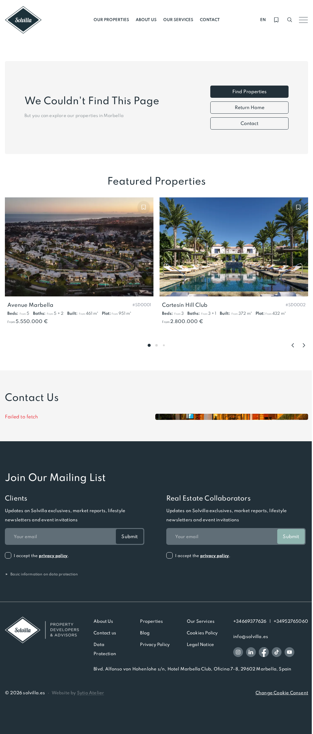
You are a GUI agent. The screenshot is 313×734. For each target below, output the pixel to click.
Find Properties (249, 92)
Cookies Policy (202, 633)
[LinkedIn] (251, 652)
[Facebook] (264, 652)
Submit (129, 536)
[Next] (304, 345)
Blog (144, 633)
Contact (249, 123)
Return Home (249, 107)
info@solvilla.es (250, 636)
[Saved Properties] (276, 20)
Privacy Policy (155, 644)
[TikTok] (277, 652)
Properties (151, 621)
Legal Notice (200, 644)
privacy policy (53, 555)
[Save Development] (144, 207)
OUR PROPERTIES (111, 19)
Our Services (201, 621)
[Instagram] (238, 652)
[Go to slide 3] (164, 345)
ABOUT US (146, 19)
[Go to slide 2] (156, 345)
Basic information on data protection (41, 574)
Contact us (105, 633)
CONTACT (210, 19)
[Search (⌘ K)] (290, 20)
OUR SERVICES (178, 19)
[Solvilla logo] (42, 630)
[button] (141, 304)
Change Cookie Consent (282, 693)
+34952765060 (291, 621)
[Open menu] (303, 20)
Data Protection (105, 649)
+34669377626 (249, 621)
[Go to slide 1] (149, 345)
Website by (78, 693)
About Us (103, 621)
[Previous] (293, 345)
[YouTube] (289, 652)
